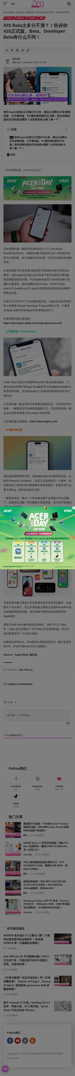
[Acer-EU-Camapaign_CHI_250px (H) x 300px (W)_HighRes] (37, 537)
